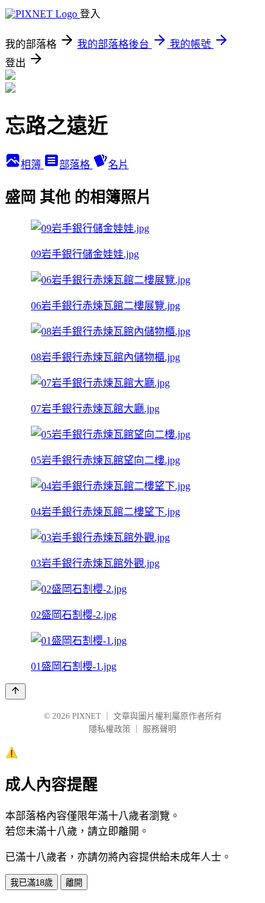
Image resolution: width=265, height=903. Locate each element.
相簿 (32, 164)
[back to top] (15, 691)
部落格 (76, 164)
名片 (118, 164)
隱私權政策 (110, 729)
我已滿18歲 (31, 883)
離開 (74, 883)
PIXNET (86, 716)
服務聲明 (159, 729)
